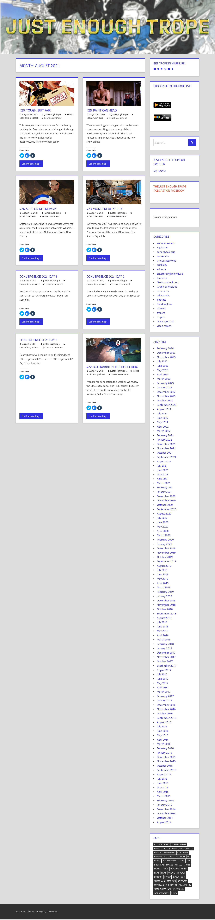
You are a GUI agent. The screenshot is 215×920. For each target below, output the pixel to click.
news (156, 873)
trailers (161, 312)
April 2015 (163, 791)
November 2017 (166, 657)
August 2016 (164, 722)
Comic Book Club (162, 848)
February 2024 (165, 348)
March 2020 (164, 535)
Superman (159, 885)
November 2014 (166, 813)
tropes (160, 317)
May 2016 (162, 735)
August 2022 (164, 409)
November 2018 (166, 604)
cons (185, 852)
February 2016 (165, 748)
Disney (157, 861)
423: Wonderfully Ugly (104, 208)
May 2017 (162, 683)
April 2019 (163, 583)
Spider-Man (159, 881)
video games (164, 325)
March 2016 (164, 744)
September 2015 (166, 770)
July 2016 (162, 726)
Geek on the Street (167, 282)
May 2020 (162, 526)
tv (190, 885)
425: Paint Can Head (101, 110)
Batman (158, 844)
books (167, 844)
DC (188, 856)
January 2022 (164, 439)
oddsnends (163, 295)
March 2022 (164, 431)
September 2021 (166, 457)
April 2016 (163, 739)
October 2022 (165, 400)
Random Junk (164, 304)
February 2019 (165, 591)
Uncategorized (165, 321)
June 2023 (162, 365)
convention (24, 284)
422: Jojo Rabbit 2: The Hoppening (112, 366)
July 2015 (162, 778)
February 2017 (165, 696)
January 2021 (164, 491)
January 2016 (164, 752)
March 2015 (164, 796)
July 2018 (162, 622)
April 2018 (163, 635)
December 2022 (166, 392)
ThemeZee (52, 911)
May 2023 (162, 370)
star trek (171, 881)
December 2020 (166, 496)
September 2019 (166, 561)
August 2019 (164, 565)
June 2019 (162, 574)
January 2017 (164, 700)
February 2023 (165, 383)
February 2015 (165, 800)
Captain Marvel (179, 844)
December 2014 (166, 809)
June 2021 (162, 470)
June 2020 (162, 522)
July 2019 (162, 570)
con (179, 852)
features (162, 278)
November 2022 (166, 396)
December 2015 (166, 757)
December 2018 (166, 600)
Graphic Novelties (167, 286)
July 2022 (162, 413)
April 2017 (163, 687)
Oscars (171, 873)
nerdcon (174, 869)
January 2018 (164, 648)
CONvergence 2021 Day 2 (105, 276)
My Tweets (159, 170)
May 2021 (162, 474)
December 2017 (166, 652)
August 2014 (164, 822)
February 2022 (165, 435)
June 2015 (162, 783)
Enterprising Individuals (170, 273)
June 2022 (162, 418)
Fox (188, 861)
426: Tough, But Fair (35, 110)
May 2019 (162, 578)
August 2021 (164, 461)
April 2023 (163, 374)
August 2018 (164, 618)
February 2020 (165, 539)
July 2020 (162, 517)
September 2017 (166, 665)
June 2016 (162, 731)
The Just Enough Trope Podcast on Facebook (169, 188)
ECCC (182, 861)
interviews (163, 291)
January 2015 (164, 804)
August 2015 (164, 774)
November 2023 (166, 357)
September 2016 (166, 718)
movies (187, 865)
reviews (99, 117)
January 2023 (164, 387)
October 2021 (165, 452)
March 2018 (164, 639)
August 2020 (164, 513)
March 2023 (164, 378)
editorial (161, 269)
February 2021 (165, 487)
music (165, 869)
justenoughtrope (52, 114)
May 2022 (162, 422)
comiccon (177, 848)
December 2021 (166, 444)
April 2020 (163, 531)
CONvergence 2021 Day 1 (38, 339)
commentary (169, 852)
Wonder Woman (161, 893)
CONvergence (160, 856)
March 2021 (164, 483)
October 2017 (165, 661)
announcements (166, 243)
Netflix (184, 869)
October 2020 (165, 504)
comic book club (166, 252)
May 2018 (162, 631)
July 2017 (162, 674)
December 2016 (166, 705)
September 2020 (166, 509)
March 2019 (164, 587)
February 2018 (165, 644)
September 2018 (166, 613)
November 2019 (166, 552)
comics (157, 852)
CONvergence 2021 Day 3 (38, 276)
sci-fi (183, 877)
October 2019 (165, 557)
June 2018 (162, 626)
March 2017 (164, 691)
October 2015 (165, 765)
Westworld (178, 889)
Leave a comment (52, 117)
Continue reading (30, 163)
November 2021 (166, 448)
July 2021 (162, 465)
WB (169, 889)
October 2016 (165, 713)
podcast (34, 117)
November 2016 (166, 709)
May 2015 (162, 787)
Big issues (162, 247)
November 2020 (166, 500)
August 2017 (164, 670)
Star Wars (182, 881)
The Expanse (171, 885)
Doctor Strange (170, 861)
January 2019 (164, 596)
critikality (162, 265)
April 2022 (163, 426)
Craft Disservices (166, 260)
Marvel (169, 865)
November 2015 (166, 761)
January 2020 (164, 544)
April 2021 (163, 478)
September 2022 (166, 405)
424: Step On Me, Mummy (38, 208)
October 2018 (165, 609)
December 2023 (166, 352)
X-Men (174, 893)
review (167, 877)
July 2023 (162, 361)
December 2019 (166, 548)
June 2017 (162, 678)
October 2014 (165, 817)
